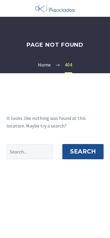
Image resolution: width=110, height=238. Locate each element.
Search (83, 151)
